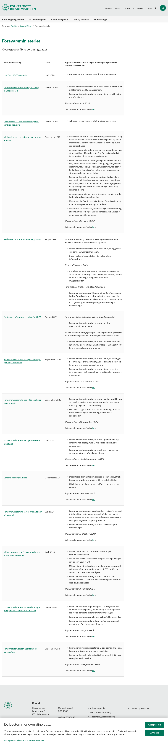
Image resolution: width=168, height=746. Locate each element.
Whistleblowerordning (100, 712)
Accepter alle (154, 724)
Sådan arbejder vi (59, 19)
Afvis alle (154, 732)
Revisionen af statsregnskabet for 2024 (22, 316)
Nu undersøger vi (37, 19)
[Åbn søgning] (163, 8)
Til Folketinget (101, 19)
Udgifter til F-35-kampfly (15, 75)
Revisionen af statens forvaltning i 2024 (22, 239)
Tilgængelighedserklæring (102, 716)
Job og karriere (81, 19)
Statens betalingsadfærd (15, 477)
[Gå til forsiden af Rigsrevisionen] (52, 8)
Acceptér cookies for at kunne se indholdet (24, 740)
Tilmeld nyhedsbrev (139, 708)
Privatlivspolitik (97, 708)
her (93, 109)
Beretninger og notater (13, 19)
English (149, 8)
